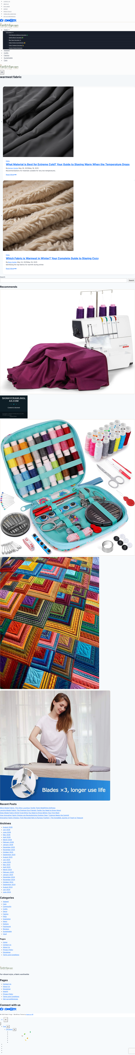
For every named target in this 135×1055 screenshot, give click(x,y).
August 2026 (7, 827)
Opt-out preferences (10, 999)
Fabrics (5, 914)
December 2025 (9, 847)
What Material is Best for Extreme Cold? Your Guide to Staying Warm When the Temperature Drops (68, 164)
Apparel (6, 901)
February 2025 (8, 872)
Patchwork (7, 926)
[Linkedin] (14, 1009)
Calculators (9, 1029)
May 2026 (6, 835)
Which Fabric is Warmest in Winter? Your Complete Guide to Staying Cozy (52, 258)
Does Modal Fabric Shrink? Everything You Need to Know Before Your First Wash (29, 813)
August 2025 (7, 857)
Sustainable (7, 931)
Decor (5, 911)
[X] (4, 1009)
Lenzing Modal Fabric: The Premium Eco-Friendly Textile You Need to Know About (30, 810)
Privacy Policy (8, 950)
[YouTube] (8, 1009)
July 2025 (6, 860)
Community (7, 906)
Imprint (5, 991)
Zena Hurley (12, 262)
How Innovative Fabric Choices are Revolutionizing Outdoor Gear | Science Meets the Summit (34, 815)
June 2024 (7, 892)
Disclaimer (7, 952)
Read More (11, 175)
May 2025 (6, 865)
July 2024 (6, 890)
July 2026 (6, 830)
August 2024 (7, 887)
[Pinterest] (6, 1009)
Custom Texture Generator (17, 1042)
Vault (5, 934)
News (5, 921)
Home (5, 942)
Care (4, 904)
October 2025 (8, 852)
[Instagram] (11, 1009)
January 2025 (8, 875)
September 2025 (9, 855)
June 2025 (7, 862)
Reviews (6, 929)
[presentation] (69, 122)
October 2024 (8, 882)
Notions (6, 924)
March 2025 (7, 870)
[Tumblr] (16, 1009)
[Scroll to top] (2, 1019)
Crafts (5, 909)
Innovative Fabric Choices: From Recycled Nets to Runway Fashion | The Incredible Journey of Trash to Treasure (41, 818)
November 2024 (9, 880)
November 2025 (9, 850)
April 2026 (7, 837)
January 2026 (8, 845)
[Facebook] (1, 1009)
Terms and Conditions (11, 955)
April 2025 (6, 867)
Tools (4, 1026)
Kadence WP (29, 1014)
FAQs (8, 161)
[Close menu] (0, 1023)
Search (2, 277)
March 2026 (7, 840)
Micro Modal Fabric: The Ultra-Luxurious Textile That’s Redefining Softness (27, 808)
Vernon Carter (13, 168)
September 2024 (9, 885)
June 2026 (7, 832)
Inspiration (7, 919)
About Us (6, 947)
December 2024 (9, 877)
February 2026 (8, 842)
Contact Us (7, 945)
